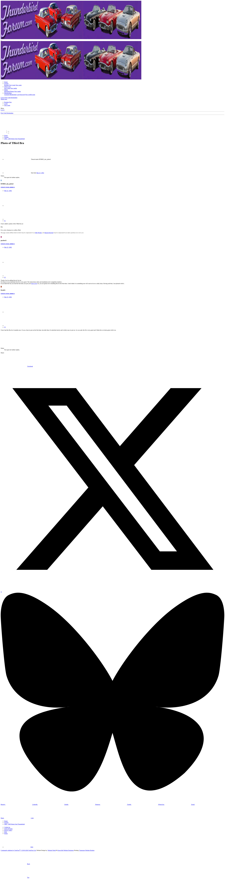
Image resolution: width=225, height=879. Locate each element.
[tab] (8, 131)
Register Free (8, 85)
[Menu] (1, 40)
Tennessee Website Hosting (86, 850)
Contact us (7, 827)
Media (6, 90)
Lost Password (21, 94)
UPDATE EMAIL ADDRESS (8, 187)
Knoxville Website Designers (66, 850)
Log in (2, 110)
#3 (5, 327)
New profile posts (30, 94)
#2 (5, 277)
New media (13, 88)
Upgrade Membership (10, 94)
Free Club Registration (7, 113)
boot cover (34, 283)
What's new (7, 86)
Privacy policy (8, 830)
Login (13, 85)
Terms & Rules (8, 829)
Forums (6, 83)
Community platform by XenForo (18, 850)
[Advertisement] (40, 337)
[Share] (17, 205)
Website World (52, 850)
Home (6, 82)
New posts (19, 85)
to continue (179, 125)
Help (5, 832)
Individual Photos (9, 91)
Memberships (8, 93)
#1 (5, 221)
